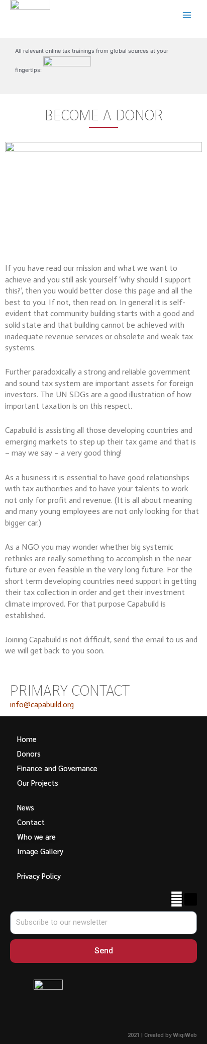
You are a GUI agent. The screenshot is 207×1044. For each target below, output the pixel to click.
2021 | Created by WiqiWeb (162, 1035)
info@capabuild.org (42, 704)
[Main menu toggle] (187, 15)
